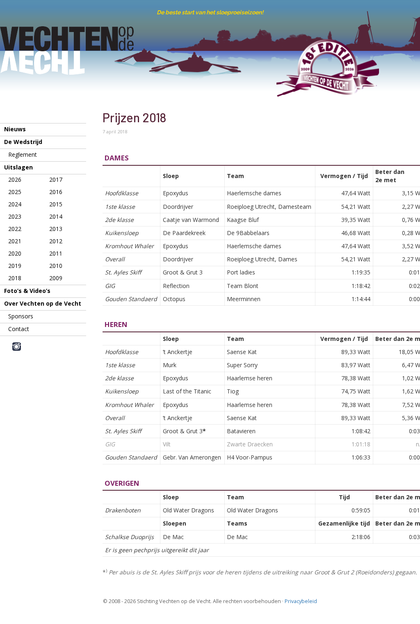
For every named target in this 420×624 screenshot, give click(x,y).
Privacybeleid (301, 601)
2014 (55, 216)
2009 (55, 278)
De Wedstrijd (23, 142)
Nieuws (15, 129)
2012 (55, 241)
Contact (18, 329)
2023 (14, 216)
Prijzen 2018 (134, 117)
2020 (14, 253)
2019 (14, 266)
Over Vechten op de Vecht (42, 303)
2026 (14, 179)
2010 (55, 266)
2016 (55, 192)
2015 (55, 204)
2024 (14, 204)
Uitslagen (18, 167)
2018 (14, 278)
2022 (14, 229)
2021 (14, 241)
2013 (55, 229)
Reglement (22, 154)
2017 (55, 179)
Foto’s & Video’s (27, 291)
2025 (14, 192)
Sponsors (20, 316)
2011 (55, 253)
